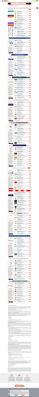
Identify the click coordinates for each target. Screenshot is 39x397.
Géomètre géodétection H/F (19, 112)
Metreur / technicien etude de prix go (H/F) (21, 79)
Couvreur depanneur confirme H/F (20, 295)
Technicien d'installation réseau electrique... (21, 116)
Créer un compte (15, 389)
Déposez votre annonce (10, 17)
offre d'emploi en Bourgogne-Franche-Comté (16, 332)
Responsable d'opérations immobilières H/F (21, 157)
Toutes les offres (9, 389)
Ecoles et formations (10, 390)
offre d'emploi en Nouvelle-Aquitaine (14, 347)
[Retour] (9, 4)
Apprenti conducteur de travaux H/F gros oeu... (21, 227)
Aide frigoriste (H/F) (19, 25)
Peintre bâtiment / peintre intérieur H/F (20, 118)
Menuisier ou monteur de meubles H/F (20, 110)
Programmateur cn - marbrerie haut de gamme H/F (21, 33)
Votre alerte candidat (10, 20)
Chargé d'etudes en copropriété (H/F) (20, 87)
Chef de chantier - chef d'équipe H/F (20, 46)
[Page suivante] (22, 303)
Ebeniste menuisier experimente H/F (20, 233)
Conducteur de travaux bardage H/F (20, 108)
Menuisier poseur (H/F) (19, 52)
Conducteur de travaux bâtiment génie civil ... (21, 17)
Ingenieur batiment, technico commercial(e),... (21, 149)
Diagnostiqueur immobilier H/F (20, 147)
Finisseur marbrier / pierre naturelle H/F (20, 29)
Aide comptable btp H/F (19, 225)
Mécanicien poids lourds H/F (19, 48)
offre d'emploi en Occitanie (11, 354)
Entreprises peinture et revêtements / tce (20, 97)
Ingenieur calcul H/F (19, 27)
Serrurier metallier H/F (19, 95)
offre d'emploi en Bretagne (16, 312)
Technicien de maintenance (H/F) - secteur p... (21, 301)
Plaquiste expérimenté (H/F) (19, 153)
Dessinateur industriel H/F (19, 287)
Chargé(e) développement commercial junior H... (21, 155)
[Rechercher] (27, 3)
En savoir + (30, 9)
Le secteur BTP (26, 389)
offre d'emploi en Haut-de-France (14, 363)
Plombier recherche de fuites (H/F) (20, 50)
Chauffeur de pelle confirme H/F (20, 293)
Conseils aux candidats (10, 15)
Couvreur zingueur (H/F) (19, 163)
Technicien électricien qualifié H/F (20, 91)
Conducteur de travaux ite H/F (19, 159)
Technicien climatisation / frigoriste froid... (21, 31)
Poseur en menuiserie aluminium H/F (20, 283)
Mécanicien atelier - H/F (19, 11)
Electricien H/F (18, 120)
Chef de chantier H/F (19, 114)
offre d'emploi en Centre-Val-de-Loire (23, 333)
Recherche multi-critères (10, 18)
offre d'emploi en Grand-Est (20, 343)
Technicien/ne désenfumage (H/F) (20, 221)
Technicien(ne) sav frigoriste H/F (20, 215)
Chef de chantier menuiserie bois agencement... (21, 89)
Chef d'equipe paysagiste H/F (19, 219)
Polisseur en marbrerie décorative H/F (20, 289)
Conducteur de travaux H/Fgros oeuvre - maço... (21, 231)
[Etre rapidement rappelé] (37, 8)
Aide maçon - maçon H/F (19, 40)
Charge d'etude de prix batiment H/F (20, 223)
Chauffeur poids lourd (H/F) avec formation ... (21, 217)
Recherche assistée (10, 19)
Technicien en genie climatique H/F (20, 291)
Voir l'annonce (11, 75)
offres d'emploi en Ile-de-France (13, 308)
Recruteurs (11, 16)
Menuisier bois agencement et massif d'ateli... (21, 81)
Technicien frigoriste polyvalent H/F (20, 23)
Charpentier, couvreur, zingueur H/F (20, 44)
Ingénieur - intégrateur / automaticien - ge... (21, 165)
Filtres (30, 3)
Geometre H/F (18, 299)
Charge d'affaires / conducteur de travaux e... (21, 285)
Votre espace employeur (10, 21)
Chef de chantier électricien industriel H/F (21, 85)
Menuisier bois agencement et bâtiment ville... (21, 83)
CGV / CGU (26, 392)
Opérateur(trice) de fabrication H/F (20, 151)
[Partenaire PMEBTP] (19, 38)
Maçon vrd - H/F (18, 15)
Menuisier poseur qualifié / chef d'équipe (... (21, 35)
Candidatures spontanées (10, 23)
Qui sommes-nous (21, 389)
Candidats (11, 11)
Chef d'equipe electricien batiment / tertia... (21, 19)
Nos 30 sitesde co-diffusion (10, 25)
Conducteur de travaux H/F (19, 21)
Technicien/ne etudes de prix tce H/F (20, 161)
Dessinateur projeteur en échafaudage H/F (21, 42)
